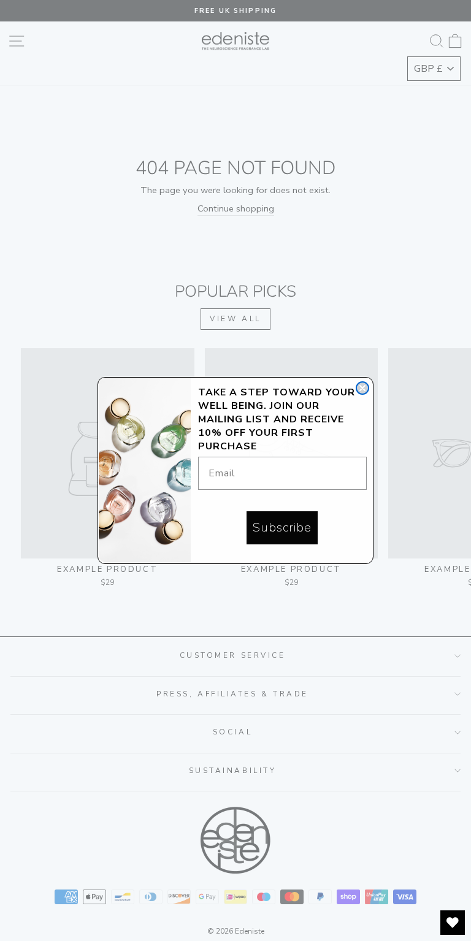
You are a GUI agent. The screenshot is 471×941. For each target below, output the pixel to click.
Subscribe (282, 527)
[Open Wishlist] (452, 922)
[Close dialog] (362, 388)
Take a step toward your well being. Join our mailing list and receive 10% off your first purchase (276, 419)
